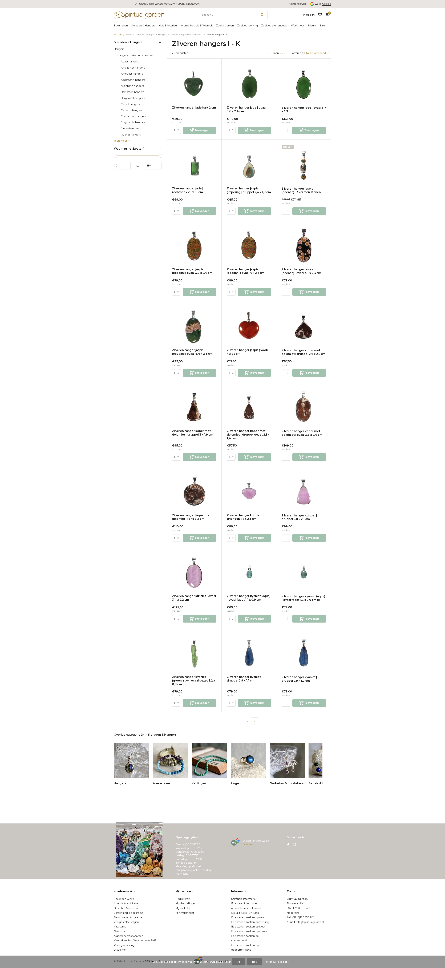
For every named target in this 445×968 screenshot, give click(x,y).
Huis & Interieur (168, 25)
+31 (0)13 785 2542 (303, 917)
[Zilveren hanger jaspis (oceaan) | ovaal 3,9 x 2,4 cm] (194, 245)
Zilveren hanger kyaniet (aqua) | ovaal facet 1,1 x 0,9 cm (248, 597)
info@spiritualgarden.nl (310, 922)
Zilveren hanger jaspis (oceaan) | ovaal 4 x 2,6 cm (246, 271)
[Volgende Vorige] (254, 720)
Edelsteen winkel (124, 899)
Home (129, 34)
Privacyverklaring (124, 945)
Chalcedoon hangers (133, 116)
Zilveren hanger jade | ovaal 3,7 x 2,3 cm (304, 109)
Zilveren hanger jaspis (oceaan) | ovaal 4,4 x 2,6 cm (192, 351)
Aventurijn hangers (132, 85)
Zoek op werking (247, 25)
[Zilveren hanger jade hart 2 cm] (194, 83)
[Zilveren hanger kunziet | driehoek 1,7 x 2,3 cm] (249, 491)
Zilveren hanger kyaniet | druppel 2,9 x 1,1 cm (244, 678)
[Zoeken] (262, 15)
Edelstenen (121, 25)
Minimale (122, 165)
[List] (268, 53)
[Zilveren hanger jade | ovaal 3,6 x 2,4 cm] (249, 83)
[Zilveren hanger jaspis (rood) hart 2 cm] (249, 326)
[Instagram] (294, 845)
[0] (326, 15)
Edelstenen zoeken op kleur (248, 926)
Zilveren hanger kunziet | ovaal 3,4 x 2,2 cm (194, 597)
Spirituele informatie (243, 899)
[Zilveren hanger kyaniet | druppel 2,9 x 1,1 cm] (249, 653)
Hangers (162, 34)
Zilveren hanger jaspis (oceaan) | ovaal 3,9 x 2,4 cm (192, 271)
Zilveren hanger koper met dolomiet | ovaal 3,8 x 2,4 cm (302, 432)
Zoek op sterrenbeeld (274, 25)
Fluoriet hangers (131, 134)
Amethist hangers (132, 73)
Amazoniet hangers (133, 67)
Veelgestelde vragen (126, 922)
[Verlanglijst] (320, 15)
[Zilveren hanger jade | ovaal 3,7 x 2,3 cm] (304, 83)
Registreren (183, 899)
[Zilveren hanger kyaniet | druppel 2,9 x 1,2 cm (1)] (304, 653)
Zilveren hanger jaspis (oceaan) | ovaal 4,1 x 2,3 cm (301, 271)
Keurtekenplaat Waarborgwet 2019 (135, 940)
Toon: (276, 53)
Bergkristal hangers (132, 98)
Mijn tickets (182, 908)
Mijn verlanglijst (185, 912)
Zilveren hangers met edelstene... (186, 34)
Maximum (153, 165)
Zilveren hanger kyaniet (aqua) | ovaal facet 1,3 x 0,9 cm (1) (303, 598)
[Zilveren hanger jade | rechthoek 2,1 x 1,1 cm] (194, 164)
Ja (238, 962)
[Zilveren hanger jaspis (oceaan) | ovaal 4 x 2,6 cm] (249, 245)
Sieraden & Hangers (143, 25)
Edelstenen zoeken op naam (248, 917)
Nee (254, 962)
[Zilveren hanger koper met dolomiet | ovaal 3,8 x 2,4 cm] (304, 407)
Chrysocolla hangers (133, 122)
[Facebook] (288, 845)
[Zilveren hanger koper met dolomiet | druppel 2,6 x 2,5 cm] (304, 326)
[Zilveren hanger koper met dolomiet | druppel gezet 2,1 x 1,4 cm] (249, 407)
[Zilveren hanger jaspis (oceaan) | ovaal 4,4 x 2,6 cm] (194, 326)
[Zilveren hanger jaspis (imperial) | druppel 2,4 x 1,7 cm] (249, 164)
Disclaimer (120, 949)
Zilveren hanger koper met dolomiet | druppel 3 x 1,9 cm (192, 432)
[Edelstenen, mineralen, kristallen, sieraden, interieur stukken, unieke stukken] (139, 15)
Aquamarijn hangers (133, 79)
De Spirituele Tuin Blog (245, 912)
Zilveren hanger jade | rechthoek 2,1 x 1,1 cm (187, 190)
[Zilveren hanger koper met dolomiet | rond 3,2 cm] (194, 491)
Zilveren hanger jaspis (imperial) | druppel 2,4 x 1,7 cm (249, 190)
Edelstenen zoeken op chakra (249, 931)
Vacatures (120, 926)
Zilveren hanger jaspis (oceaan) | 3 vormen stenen (301, 190)
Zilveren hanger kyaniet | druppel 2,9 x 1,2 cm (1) (299, 678)
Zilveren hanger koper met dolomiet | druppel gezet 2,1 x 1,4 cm (248, 434)
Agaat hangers (130, 61)
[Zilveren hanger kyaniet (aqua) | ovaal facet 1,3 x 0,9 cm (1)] (304, 572)
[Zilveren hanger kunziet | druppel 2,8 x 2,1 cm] (304, 491)
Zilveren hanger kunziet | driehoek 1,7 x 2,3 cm (244, 517)
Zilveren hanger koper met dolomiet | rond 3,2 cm (191, 517)
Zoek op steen (225, 25)
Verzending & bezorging (128, 912)
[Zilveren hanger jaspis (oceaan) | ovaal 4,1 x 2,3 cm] (304, 245)
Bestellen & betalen (126, 908)
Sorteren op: (298, 53)
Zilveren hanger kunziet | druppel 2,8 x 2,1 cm (299, 517)
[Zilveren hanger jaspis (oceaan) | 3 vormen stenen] (304, 164)
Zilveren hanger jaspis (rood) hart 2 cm (247, 351)
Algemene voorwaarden (128, 936)
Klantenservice (298, 3)
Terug (120, 34)
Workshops (298, 25)
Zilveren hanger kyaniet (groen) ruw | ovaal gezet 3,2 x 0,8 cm (193, 680)
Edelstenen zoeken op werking (250, 922)
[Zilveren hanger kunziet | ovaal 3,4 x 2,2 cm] (194, 572)
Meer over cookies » (277, 962)
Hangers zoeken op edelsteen (135, 55)
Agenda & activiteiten (127, 903)
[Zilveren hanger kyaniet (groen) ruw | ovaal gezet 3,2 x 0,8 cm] (194, 653)
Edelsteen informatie (244, 903)
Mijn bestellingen (186, 903)
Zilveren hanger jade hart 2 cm (194, 107)
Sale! (322, 25)
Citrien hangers (130, 128)
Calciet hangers (130, 104)
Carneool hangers (131, 110)
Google (326, 3)
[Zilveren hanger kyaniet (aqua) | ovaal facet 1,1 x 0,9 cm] (249, 572)
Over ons (119, 931)
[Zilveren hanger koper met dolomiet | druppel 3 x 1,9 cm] (194, 407)
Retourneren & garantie (128, 917)
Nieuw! (312, 25)
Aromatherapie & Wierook (197, 25)
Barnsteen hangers (132, 92)
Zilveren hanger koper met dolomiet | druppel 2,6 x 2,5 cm (304, 352)
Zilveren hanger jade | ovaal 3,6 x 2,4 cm (246, 109)
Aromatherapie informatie (246, 908)
